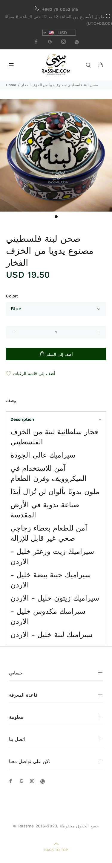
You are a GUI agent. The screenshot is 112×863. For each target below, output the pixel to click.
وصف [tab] (11, 400)
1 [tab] (56, 216)
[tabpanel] (56, 155)
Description (22, 419)
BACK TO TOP (56, 850)
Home (11, 85)
